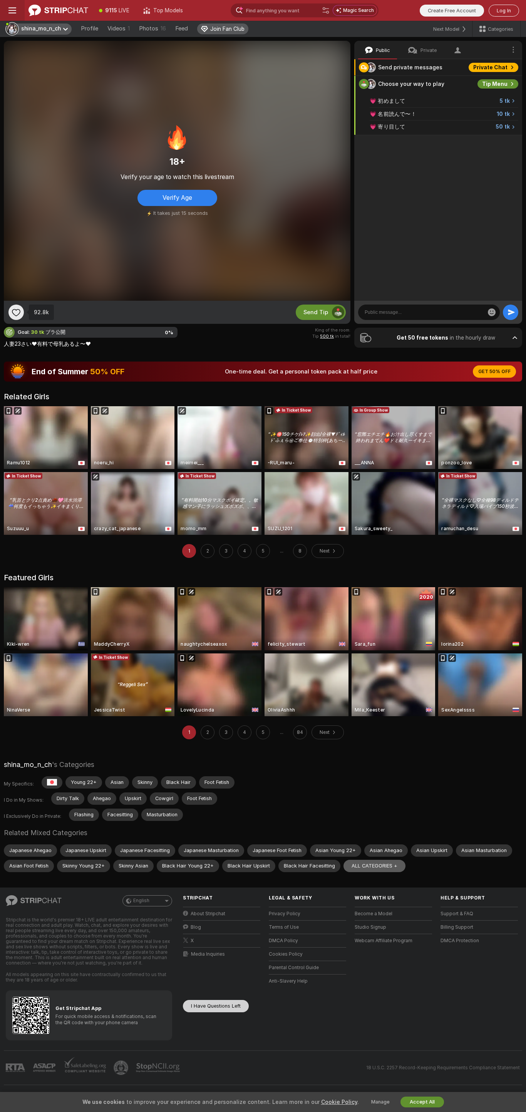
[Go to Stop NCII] (158, 1067)
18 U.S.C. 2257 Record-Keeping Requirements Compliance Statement (443, 1067)
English (141, 900)
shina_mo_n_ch (28, 764)
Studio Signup (370, 927)
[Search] (325, 10)
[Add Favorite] (16, 312)
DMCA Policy (283, 940)
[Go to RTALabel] (16, 1068)
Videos (118, 28)
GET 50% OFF (494, 371)
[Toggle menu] (12, 10)
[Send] (510, 312)
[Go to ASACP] (45, 1067)
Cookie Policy (339, 1102)
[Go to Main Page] (58, 10)
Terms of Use (284, 927)
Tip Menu (495, 84)
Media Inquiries (208, 954)
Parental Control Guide (294, 967)
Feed (181, 28)
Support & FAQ (457, 913)
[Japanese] (52, 782)
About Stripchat (208, 913)
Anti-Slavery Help (288, 981)
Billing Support (457, 927)
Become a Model (373, 913)
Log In (504, 10)
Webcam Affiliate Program (383, 940)
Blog (196, 927)
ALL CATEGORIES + (374, 866)
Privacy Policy (284, 913)
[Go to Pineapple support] (122, 1067)
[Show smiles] (491, 312)
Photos (152, 28)
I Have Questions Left (216, 1006)
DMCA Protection (460, 940)
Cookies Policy (286, 954)
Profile (89, 28)
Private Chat (490, 67)
